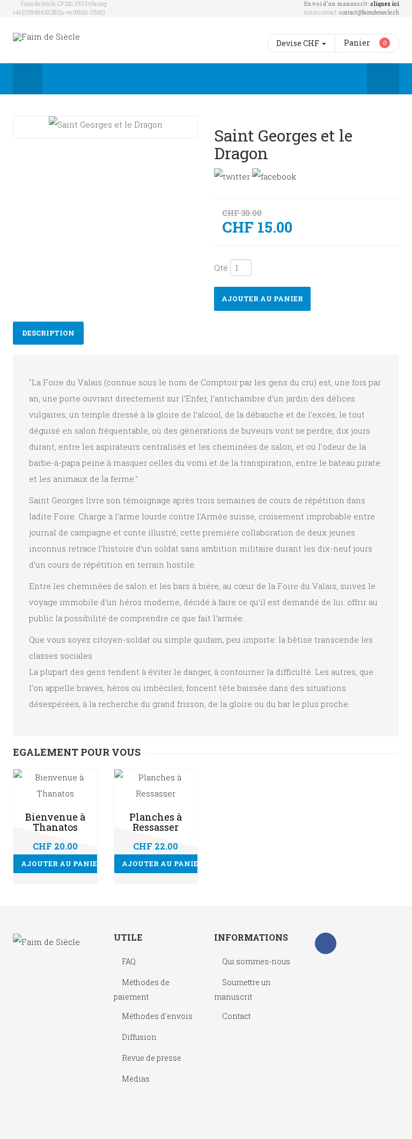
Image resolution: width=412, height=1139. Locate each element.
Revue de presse (151, 1058)
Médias (136, 1079)
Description (48, 333)
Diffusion (139, 1037)
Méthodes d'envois (157, 1016)
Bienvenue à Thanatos (55, 822)
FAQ (129, 961)
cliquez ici (384, 4)
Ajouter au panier (262, 298)
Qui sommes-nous (256, 961)
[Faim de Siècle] (46, 36)
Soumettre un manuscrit (242, 989)
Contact (236, 1016)
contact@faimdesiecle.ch (369, 12)
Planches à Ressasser (155, 822)
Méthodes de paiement (142, 989)
